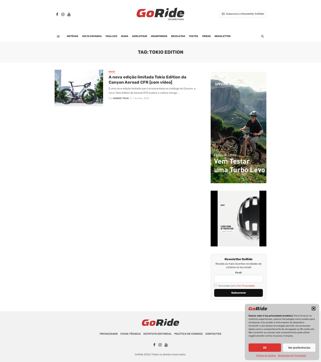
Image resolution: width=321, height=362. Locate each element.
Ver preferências (299, 347)
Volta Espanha (92, 36)
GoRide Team (121, 98)
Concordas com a (236, 285)
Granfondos (159, 36)
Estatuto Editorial (157, 333)
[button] (313, 308)
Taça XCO (111, 36)
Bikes (112, 72)
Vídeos (206, 36)
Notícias (72, 36)
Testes (193, 36)
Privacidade (109, 333)
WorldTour (139, 36)
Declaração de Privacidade (292, 355)
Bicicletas (178, 36)
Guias (124, 36)
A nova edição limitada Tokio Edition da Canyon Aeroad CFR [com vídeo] (147, 80)
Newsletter (223, 36)
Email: (238, 272)
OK (265, 347)
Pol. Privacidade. (246, 285)
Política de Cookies (266, 355)
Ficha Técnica (130, 333)
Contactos (213, 333)
